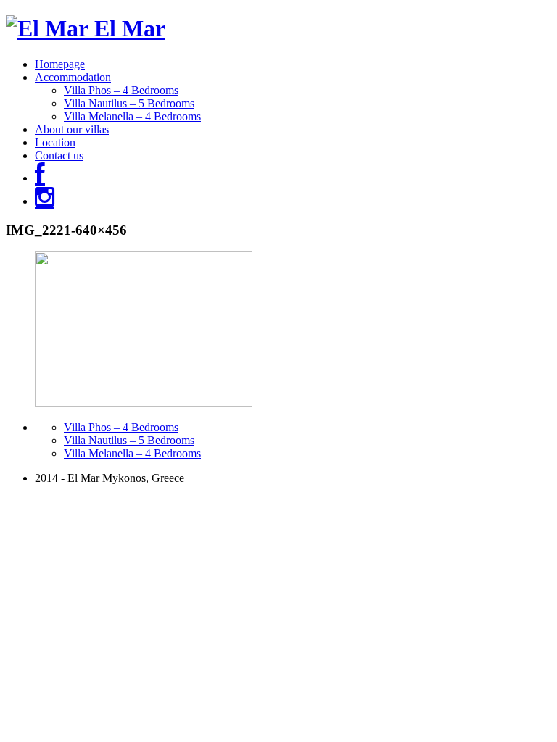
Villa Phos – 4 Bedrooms (121, 90)
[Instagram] (44, 201)
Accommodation (73, 77)
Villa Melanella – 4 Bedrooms (132, 116)
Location (55, 142)
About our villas (72, 129)
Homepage (60, 64)
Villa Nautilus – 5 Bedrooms (129, 103)
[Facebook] (40, 178)
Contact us (59, 155)
